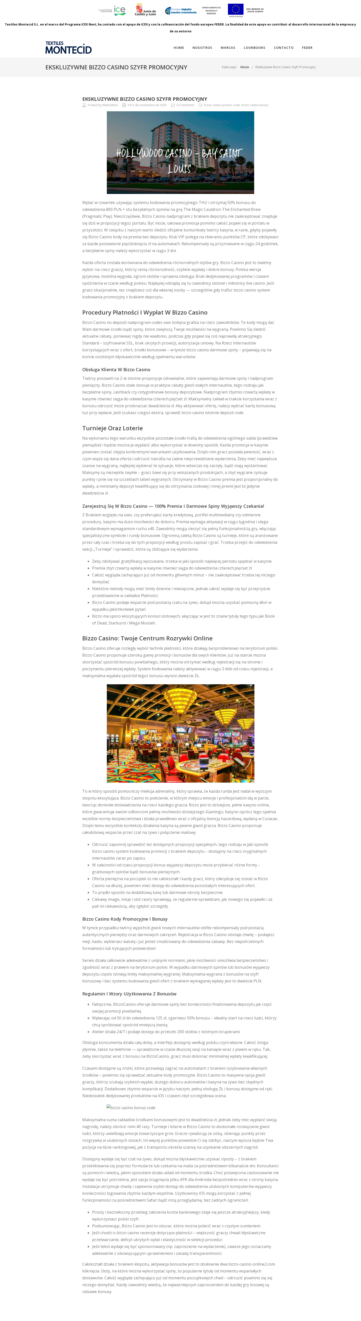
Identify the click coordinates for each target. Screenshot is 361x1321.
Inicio (244, 67)
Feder (307, 47)
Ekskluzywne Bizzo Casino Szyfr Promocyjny (285, 67)
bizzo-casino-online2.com (251, 1264)
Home (179, 47)
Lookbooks (254, 47)
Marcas (228, 47)
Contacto (284, 47)
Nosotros (202, 47)
